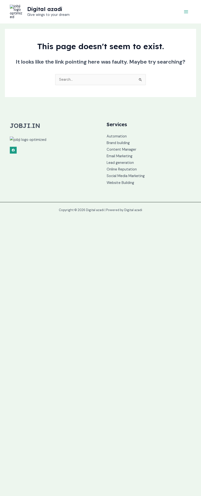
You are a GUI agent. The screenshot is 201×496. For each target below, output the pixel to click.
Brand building (118, 143)
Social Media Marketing (126, 176)
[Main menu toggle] (186, 12)
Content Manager (121, 149)
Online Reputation (122, 169)
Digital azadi (44, 9)
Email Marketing (119, 156)
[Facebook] (13, 150)
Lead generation (120, 162)
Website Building (120, 182)
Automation (117, 136)
